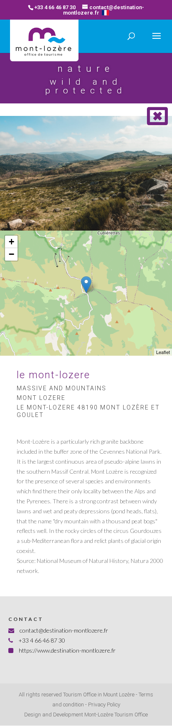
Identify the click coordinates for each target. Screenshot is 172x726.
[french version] (105, 13)
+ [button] (11, 241)
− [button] (11, 254)
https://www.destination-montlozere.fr (67, 650)
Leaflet (163, 352)
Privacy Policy (104, 704)
